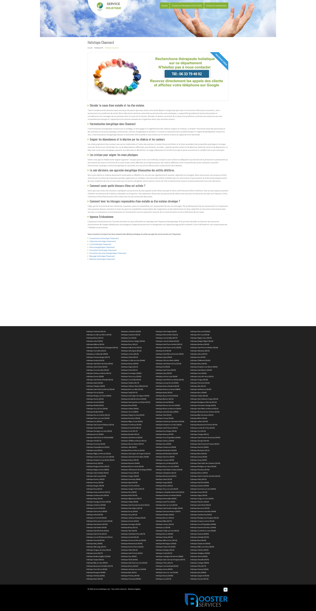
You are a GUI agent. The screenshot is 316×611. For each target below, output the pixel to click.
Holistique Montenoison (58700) (131, 543)
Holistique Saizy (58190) (164, 373)
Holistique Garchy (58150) (95, 399)
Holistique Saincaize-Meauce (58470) (168, 511)
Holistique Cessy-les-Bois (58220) (97, 370)
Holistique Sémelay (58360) (95, 576)
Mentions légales (134, 589)
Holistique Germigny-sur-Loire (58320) (99, 431)
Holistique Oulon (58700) (164, 479)
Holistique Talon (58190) (129, 531)
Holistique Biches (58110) (94, 338)
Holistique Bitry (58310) (129, 572)
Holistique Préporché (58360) (165, 547)
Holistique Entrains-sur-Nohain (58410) (168, 495)
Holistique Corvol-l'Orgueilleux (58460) (203, 524)
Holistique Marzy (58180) (198, 363)
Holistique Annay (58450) (198, 460)
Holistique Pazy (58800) (129, 556)
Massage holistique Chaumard (102, 256)
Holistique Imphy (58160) (94, 383)
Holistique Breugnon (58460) (95, 572)
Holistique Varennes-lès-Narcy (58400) (203, 527)
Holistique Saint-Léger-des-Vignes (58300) (135, 396)
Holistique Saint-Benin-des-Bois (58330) (99, 363)
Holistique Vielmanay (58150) (199, 351)
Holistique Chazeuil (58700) (95, 540)
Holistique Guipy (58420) (164, 357)
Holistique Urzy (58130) (198, 431)
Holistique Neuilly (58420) (94, 412)
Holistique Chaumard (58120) (96, 331)
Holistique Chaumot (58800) (199, 534)
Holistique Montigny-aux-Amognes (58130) (204, 518)
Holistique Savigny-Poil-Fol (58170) (132, 489)
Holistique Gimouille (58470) (199, 559)
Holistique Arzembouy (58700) (131, 425)
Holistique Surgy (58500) (164, 482)
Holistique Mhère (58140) (198, 418)
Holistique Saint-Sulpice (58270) (131, 508)
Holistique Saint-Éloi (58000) (199, 482)
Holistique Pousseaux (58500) (131, 579)
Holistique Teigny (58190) (198, 495)
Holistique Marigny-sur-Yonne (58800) (98, 396)
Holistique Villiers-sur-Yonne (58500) (202, 547)
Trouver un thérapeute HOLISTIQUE (187, 5)
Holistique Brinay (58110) (129, 527)
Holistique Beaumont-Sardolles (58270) (99, 566)
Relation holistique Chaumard (102, 259)
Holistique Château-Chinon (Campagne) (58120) (102, 347)
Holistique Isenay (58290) (198, 457)
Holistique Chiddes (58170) (130, 383)
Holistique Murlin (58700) (129, 495)
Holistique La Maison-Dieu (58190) (97, 495)
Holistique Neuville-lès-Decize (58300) (133, 399)
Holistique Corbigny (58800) (199, 563)
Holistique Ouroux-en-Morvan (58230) (133, 540)
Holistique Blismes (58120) (164, 399)
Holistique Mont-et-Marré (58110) (167, 335)
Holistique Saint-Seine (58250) (166, 370)
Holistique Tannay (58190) (164, 537)
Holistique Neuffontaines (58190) (167, 453)
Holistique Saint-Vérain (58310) (200, 505)
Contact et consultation (216, 5)
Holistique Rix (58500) (163, 367)
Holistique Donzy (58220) (94, 463)
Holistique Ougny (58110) (129, 367)
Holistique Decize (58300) (94, 434)
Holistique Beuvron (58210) (165, 518)
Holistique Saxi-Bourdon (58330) (201, 514)
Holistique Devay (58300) (129, 511)
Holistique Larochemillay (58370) (166, 338)
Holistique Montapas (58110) (199, 450)
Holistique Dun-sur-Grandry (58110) (98, 415)
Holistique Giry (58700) (197, 357)
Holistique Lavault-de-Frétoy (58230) (202, 428)
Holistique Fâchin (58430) (129, 559)
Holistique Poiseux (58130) (130, 473)
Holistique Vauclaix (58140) (130, 537)
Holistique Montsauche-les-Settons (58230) (204, 412)
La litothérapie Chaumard (100, 244)
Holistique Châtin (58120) (129, 550)
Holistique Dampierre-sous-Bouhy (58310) (100, 460)
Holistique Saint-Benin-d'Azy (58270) (133, 534)
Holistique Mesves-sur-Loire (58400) (168, 405)
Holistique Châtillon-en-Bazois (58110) (133, 441)
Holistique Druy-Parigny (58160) (166, 431)
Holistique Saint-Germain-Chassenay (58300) (205, 437)
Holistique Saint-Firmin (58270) (96, 534)
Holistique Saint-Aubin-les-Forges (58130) (204, 399)
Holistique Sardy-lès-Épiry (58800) (167, 412)
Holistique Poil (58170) (93, 441)
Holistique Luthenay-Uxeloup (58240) (133, 518)
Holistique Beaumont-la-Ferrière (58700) (203, 425)
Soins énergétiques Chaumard (101, 247)
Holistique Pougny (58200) (199, 380)
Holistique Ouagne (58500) (130, 476)
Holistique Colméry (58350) (199, 550)
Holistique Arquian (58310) (95, 559)
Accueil (165, 5)
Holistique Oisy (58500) (163, 444)
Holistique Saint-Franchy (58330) (132, 553)
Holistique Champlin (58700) (199, 537)
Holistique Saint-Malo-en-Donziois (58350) (170, 354)
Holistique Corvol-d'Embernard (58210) (99, 537)
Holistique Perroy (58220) (94, 392)
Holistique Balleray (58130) (95, 344)
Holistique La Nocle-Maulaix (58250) (167, 341)
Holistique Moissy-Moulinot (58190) (167, 386)
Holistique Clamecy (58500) (165, 441)
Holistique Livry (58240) (94, 421)
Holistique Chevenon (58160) (200, 383)
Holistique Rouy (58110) (94, 489)
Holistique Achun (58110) (129, 370)
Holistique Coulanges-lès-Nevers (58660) (169, 556)
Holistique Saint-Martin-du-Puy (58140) (168, 363)
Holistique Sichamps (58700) (199, 470)
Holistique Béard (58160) (198, 453)
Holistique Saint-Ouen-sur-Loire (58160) (134, 563)
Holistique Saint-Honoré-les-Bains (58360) (135, 457)
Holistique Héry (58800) (129, 492)
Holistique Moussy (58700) (164, 434)
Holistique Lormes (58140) (130, 354)
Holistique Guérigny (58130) (165, 550)
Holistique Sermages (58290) (131, 524)
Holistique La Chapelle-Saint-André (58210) (170, 492)
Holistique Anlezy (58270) (198, 354)
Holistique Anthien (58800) (129, 408)
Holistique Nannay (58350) (129, 363)
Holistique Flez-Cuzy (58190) (199, 335)
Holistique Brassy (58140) (129, 566)
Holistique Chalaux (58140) (199, 396)
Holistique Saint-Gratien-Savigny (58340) (169, 508)
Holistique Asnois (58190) (198, 492)
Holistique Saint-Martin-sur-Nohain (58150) (170, 380)
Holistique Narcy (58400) (198, 392)
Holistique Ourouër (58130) (199, 579)
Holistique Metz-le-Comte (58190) (132, 466)
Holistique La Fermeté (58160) (96, 518)
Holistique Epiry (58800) (198, 572)
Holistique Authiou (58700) (199, 421)
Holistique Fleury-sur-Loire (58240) (97, 418)
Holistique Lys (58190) (163, 527)
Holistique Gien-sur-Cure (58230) (166, 505)
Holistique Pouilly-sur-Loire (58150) (167, 531)
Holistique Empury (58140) (130, 460)
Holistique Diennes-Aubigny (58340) (133, 341)
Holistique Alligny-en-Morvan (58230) (98, 453)
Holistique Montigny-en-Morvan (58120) (203, 402)
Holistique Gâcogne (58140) (199, 441)
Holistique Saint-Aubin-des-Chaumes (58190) (205, 463)
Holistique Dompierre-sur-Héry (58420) (169, 425)
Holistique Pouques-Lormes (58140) (202, 521)
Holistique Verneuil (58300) (165, 402)
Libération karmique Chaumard (102, 241)
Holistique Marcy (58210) (129, 344)
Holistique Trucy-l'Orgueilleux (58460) (168, 437)
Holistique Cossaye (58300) (165, 460)
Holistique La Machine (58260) (131, 331)
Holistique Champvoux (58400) (166, 447)
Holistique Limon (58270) (94, 553)
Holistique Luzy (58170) (163, 579)
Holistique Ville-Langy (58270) (96, 547)
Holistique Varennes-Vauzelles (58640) (203, 511)
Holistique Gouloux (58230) (95, 360)
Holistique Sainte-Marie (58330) (96, 367)
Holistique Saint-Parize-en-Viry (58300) (168, 347)
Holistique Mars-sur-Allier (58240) (132, 389)
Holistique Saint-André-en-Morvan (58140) (100, 389)
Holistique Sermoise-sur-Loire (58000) (203, 489)
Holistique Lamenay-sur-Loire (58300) (133, 569)
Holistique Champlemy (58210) (166, 473)
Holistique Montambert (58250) (166, 450)
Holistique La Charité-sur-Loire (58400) (203, 531)
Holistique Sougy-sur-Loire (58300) (201, 498)
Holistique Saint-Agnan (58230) (131, 351)
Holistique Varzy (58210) (129, 514)
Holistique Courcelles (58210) (96, 351)
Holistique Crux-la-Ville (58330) (131, 380)
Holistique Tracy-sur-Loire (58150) (167, 489)
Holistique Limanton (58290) (199, 486)
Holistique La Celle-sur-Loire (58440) (133, 360)
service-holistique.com (101, 589)
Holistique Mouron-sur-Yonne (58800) (168, 389)
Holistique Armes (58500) (164, 569)
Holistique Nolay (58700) (94, 498)
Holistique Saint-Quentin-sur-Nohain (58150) (135, 402)
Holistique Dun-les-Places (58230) (132, 547)
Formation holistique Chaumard (102, 250)
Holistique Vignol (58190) (129, 482)
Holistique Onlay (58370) (198, 479)
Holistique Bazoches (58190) (199, 508)
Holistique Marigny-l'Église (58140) (201, 341)
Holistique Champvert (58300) (200, 543)
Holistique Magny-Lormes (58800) (97, 470)
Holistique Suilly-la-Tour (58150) (131, 347)
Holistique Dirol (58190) (163, 351)
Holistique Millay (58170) (164, 521)
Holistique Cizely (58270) (164, 553)
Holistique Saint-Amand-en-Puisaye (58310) (204, 444)
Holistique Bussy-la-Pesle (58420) (167, 396)
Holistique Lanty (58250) (94, 450)
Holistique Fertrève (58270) (130, 486)
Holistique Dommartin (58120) (131, 428)
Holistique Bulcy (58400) (94, 543)
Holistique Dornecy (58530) (95, 479)
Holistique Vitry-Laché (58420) (200, 331)
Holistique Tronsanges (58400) (131, 373)
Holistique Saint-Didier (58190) (96, 527)
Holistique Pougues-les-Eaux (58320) (98, 550)
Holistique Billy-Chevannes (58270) (201, 415)
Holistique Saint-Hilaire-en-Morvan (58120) (204, 408)
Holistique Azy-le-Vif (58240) (95, 508)
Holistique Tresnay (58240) (164, 418)
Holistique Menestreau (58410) (166, 476)
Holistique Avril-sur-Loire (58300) (166, 376)
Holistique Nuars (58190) (94, 579)
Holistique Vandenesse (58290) (200, 389)
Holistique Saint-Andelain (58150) (97, 473)
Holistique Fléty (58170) (198, 566)
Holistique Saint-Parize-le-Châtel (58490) (99, 437)
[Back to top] (309, 604)
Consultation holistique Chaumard (103, 238)
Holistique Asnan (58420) (94, 428)
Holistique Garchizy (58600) (199, 447)
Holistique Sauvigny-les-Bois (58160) (98, 502)
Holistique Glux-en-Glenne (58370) (132, 444)
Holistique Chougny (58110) (199, 434)
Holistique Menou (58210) (164, 486)
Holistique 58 (99, 48)
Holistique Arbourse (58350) (165, 457)
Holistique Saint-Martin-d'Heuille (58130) (99, 380)
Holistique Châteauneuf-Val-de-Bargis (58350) (136, 470)
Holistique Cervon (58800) (129, 412)
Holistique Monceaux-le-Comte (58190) (99, 521)
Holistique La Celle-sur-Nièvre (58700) (98, 335)
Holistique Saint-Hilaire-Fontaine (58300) (169, 470)
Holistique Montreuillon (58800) (166, 498)
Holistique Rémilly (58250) (95, 405)
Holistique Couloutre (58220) (130, 335)
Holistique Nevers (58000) (164, 534)
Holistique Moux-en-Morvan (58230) (133, 450)
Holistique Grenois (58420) (130, 521)
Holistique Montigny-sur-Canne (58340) (203, 466)
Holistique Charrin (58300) (198, 556)
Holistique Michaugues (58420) (166, 543)
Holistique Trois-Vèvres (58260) (96, 569)
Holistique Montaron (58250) (199, 344)
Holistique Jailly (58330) (129, 447)
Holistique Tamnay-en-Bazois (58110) (98, 373)
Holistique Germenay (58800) (131, 479)
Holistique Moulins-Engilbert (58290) (98, 556)
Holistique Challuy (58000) (129, 502)
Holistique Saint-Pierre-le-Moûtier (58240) (204, 347)
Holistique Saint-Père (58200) (165, 502)
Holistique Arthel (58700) (94, 514)
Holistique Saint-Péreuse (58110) (167, 428)
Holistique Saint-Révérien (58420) (97, 531)
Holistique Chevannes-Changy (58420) (203, 405)
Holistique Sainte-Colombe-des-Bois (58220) (205, 476)
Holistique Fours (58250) (198, 373)
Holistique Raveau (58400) (164, 576)
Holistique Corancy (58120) (165, 524)
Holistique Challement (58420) (200, 360)
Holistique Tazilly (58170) (129, 392)
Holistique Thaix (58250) (163, 415)
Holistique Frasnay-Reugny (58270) (98, 357)
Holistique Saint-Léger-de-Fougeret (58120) (135, 453)
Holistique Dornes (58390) (95, 376)
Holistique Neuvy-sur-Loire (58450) (167, 466)
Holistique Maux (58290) (129, 405)
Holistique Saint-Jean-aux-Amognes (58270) (170, 559)
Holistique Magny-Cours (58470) (201, 338)
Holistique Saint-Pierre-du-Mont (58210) (169, 344)
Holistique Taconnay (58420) (95, 444)
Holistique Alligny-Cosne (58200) (132, 421)
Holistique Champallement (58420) (97, 447)
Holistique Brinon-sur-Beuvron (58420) (168, 408)
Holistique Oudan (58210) (129, 357)
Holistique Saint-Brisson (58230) (131, 437)
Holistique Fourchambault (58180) (167, 566)
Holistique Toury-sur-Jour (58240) (167, 572)
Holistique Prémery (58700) (130, 576)
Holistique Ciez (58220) (128, 338)
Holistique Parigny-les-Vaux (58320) (132, 415)
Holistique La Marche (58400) (96, 505)
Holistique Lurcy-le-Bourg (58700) (167, 463)
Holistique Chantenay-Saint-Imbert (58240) (170, 421)
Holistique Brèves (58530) (199, 473)
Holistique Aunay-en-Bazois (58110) (98, 492)
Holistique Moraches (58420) (130, 418)
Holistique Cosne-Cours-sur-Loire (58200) (100, 457)
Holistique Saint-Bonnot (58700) (97, 524)
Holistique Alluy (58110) (198, 386)
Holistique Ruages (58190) (95, 486)
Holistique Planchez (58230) (199, 502)
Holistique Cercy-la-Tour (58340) (97, 408)
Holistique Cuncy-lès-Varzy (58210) (201, 376)
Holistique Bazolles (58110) (130, 434)
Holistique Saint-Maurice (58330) (201, 370)
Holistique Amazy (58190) (94, 482)
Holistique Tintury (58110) (164, 563)
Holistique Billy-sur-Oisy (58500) (97, 563)
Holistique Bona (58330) (198, 540)
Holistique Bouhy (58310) (164, 392)
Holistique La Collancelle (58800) (97, 354)
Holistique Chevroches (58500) (96, 511)
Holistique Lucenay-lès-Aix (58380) (167, 383)
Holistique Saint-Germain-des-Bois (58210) (135, 505)
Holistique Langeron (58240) (199, 576)
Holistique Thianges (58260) (95, 386)
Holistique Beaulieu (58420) (165, 514)
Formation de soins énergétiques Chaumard (107, 253)
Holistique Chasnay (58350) (199, 569)
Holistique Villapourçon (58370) (131, 498)
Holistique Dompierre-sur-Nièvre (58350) (203, 367)
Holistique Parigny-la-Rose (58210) (97, 466)
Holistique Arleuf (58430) (94, 341)
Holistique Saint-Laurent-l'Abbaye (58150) (100, 425)
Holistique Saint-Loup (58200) (96, 476)
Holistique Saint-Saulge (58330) (166, 331)
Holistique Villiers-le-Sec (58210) (166, 540)
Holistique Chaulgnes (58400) (200, 553)
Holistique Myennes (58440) (130, 463)
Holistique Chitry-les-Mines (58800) (167, 360)
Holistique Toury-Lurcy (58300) (131, 376)
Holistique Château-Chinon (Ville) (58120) (134, 386)
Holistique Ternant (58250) (95, 402)
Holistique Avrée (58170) (129, 431)
